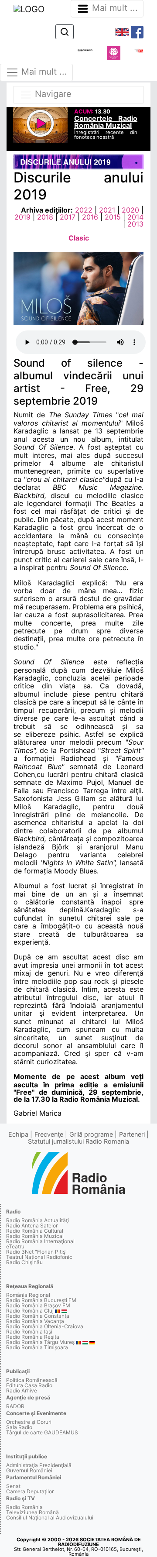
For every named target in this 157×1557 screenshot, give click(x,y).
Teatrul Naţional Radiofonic (39, 1257)
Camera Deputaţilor (30, 1491)
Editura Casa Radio (29, 1385)
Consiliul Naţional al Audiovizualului (49, 1517)
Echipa (18, 1134)
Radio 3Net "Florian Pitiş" (37, 1251)
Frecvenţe (48, 1134)
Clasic (78, 238)
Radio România (24, 1507)
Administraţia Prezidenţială (39, 1465)
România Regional (28, 1295)
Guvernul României (29, 1470)
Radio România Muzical (35, 1236)
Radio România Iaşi (29, 1331)
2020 (130, 210)
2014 (135, 217)
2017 (67, 217)
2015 (113, 217)
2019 (22, 217)
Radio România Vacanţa (35, 1321)
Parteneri (132, 1134)
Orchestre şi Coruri (28, 1422)
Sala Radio (19, 1427)
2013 (135, 224)
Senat (13, 1486)
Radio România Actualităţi (37, 1220)
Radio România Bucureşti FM (41, 1300)
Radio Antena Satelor (32, 1225)
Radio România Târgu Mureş (40, 1342)
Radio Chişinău (24, 1262)
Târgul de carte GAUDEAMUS (42, 1432)
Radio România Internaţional (40, 1241)
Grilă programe (91, 1134)
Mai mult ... (115, 8)
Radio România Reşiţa (32, 1337)
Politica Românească (32, 1380)
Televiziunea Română (32, 1512)
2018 (45, 217)
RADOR (15, 1406)
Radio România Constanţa (37, 1316)
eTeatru (15, 1246)
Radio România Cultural (34, 1230)
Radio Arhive (21, 1390)
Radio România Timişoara (37, 1347)
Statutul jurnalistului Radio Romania (78, 1141)
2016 (90, 217)
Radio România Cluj (30, 1310)
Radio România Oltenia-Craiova (44, 1326)
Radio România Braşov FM (38, 1305)
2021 (107, 210)
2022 (83, 210)
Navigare (52, 94)
